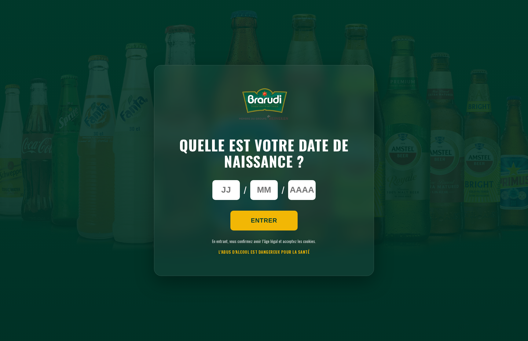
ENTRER (264, 220)
